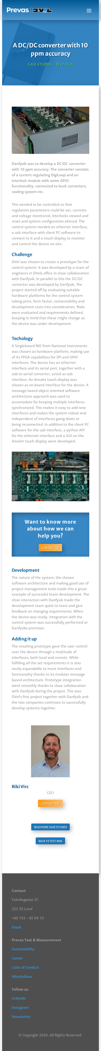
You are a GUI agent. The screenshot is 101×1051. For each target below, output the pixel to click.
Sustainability (23, 948)
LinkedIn (19, 998)
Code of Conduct (25, 967)
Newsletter (21, 1016)
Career (17, 958)
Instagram (20, 1007)
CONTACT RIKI (50, 803)
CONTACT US (50, 548)
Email (16, 927)
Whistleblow (22, 976)
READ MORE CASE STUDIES (50, 827)
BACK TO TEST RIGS (50, 841)
